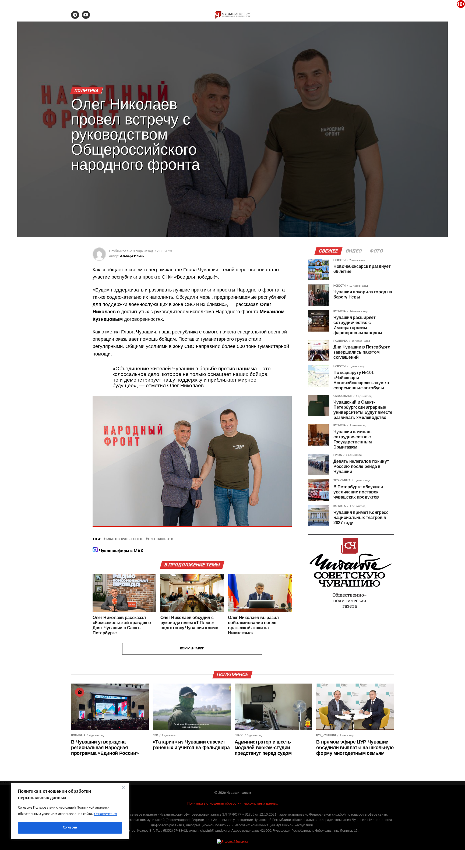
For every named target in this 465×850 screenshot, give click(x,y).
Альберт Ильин (132, 256)
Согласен (70, 828)
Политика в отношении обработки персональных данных (232, 804)
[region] (70, 811)
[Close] (123, 787)
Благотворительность (124, 539)
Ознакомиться (105, 814)
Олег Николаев (160, 539)
